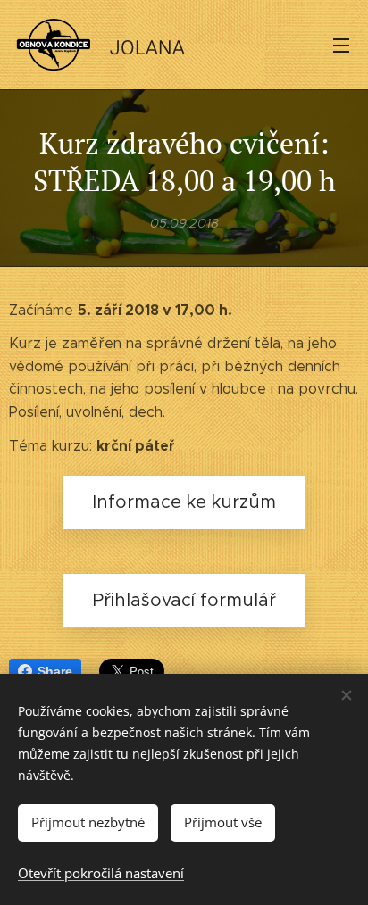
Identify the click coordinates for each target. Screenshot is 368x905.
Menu (341, 44)
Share (55, 671)
